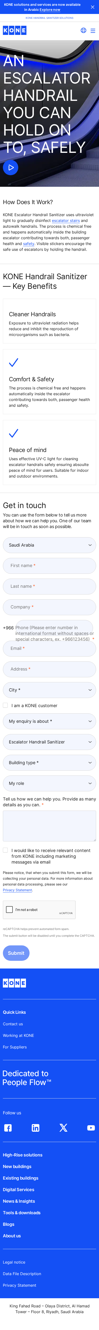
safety (28, 243)
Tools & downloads (22, 1212)
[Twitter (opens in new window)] (63, 1127)
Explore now (50, 9)
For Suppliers (15, 1047)
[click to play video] (10, 167)
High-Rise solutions (22, 1154)
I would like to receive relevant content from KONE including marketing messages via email (51, 856)
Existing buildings (20, 1178)
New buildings (17, 1166)
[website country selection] (83, 30)
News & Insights (19, 1201)
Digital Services (18, 1189)
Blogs (8, 1224)
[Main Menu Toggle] (93, 30)
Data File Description (22, 1273)
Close (92, 7)
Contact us (13, 1023)
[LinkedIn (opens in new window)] (36, 1127)
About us (12, 1235)
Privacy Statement (17, 890)
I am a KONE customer (34, 705)
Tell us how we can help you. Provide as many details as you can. (49, 801)
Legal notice (14, 1262)
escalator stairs (66, 220)
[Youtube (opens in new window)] (91, 1127)
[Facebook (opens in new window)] (8, 1127)
